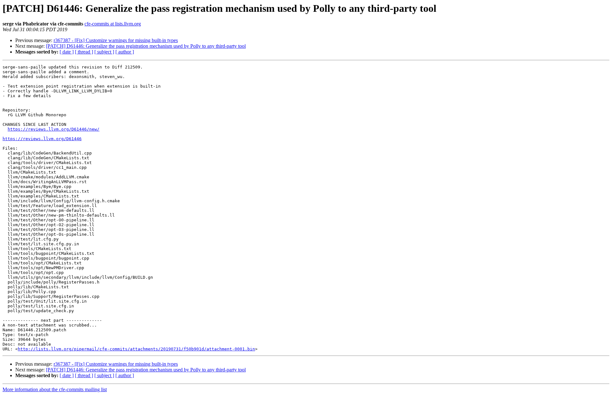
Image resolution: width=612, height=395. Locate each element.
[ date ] (67, 51)
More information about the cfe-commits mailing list (55, 389)
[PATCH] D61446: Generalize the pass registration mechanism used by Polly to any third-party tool (146, 46)
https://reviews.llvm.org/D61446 (42, 138)
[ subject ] (104, 51)
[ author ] (124, 51)
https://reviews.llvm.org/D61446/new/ (53, 129)
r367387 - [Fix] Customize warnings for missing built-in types (116, 40)
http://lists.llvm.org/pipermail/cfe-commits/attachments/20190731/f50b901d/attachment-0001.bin (136, 349)
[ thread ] (84, 51)
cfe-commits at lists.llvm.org (112, 23)
